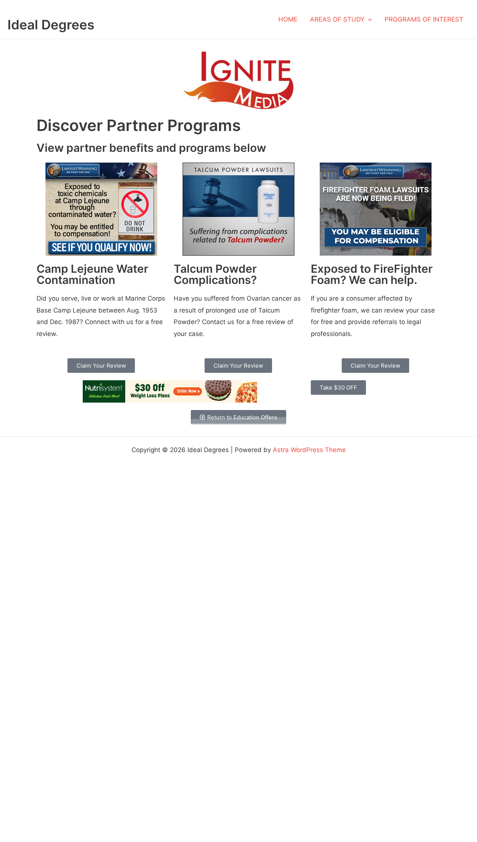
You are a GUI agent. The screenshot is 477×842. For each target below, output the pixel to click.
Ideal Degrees (50, 24)
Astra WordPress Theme (309, 450)
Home (287, 19)
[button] (368, 19)
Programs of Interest (424, 19)
